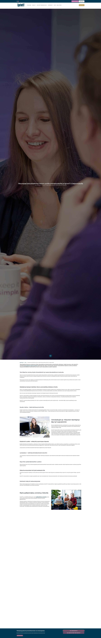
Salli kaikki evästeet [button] (74, 630)
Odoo (25, 362)
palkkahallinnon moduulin (41, 496)
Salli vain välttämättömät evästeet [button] (73, 632)
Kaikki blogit (22, 362)
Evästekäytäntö (20, 635)
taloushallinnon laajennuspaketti (31, 365)
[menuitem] (29, 5)
